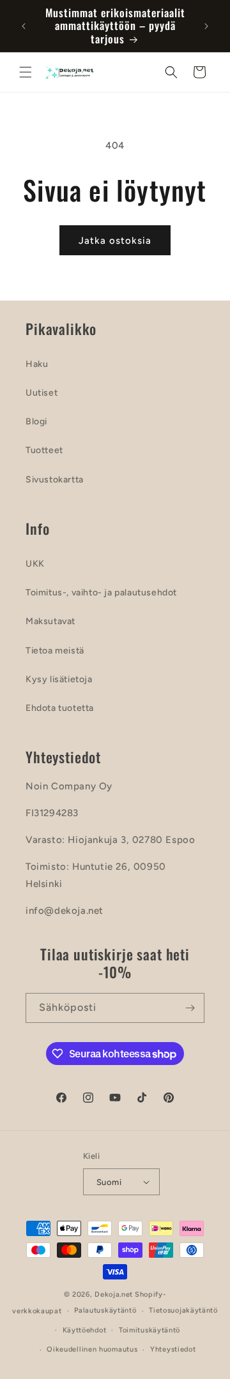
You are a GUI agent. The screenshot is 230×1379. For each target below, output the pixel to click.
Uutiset (41, 392)
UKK (35, 563)
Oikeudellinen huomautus (92, 1349)
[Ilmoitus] (206, 26)
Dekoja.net (114, 1294)
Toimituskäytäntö (149, 1330)
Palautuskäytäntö (105, 1310)
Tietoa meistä (55, 650)
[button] (26, 72)
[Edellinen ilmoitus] (24, 26)
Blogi (36, 421)
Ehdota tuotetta (60, 708)
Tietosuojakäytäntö (183, 1310)
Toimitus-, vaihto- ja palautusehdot (101, 592)
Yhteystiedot (172, 1349)
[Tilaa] (190, 1008)
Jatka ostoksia (115, 240)
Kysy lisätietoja (59, 679)
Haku (37, 364)
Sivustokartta (55, 479)
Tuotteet (44, 450)
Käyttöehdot (85, 1330)
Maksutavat (50, 621)
